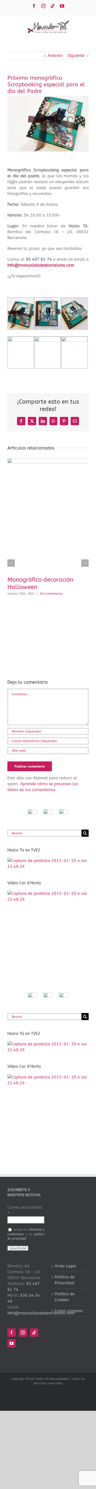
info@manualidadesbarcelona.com (40, 265)
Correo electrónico (24, 1210)
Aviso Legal (65, 1266)
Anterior (55, 55)
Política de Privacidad (65, 1280)
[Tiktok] (34, 1332)
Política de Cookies (65, 1297)
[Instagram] (23, 1332)
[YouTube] (11, 1343)
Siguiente (76, 55)
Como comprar (69, 1311)
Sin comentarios (51, 593)
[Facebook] (11, 1332)
